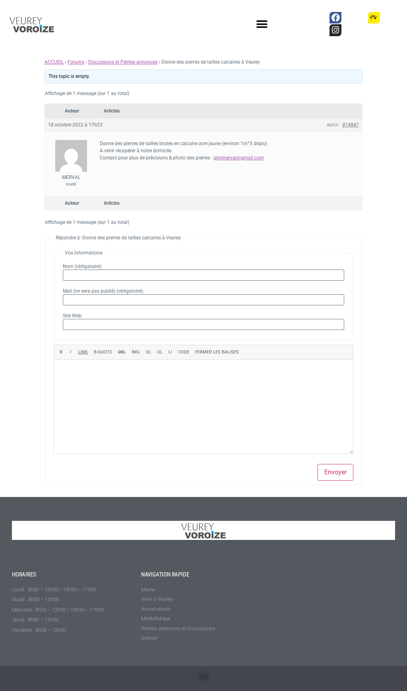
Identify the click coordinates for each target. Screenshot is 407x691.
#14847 (350, 125)
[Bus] (354, 17)
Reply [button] (332, 125)
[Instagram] (335, 30)
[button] (262, 24)
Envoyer (335, 472)
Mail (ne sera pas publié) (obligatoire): (103, 291)
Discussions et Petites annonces (122, 62)
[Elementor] (393, 17)
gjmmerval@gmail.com (238, 158)
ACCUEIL (54, 62)
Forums (76, 62)
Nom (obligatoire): (82, 266)
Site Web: (73, 315)
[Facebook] (335, 17)
